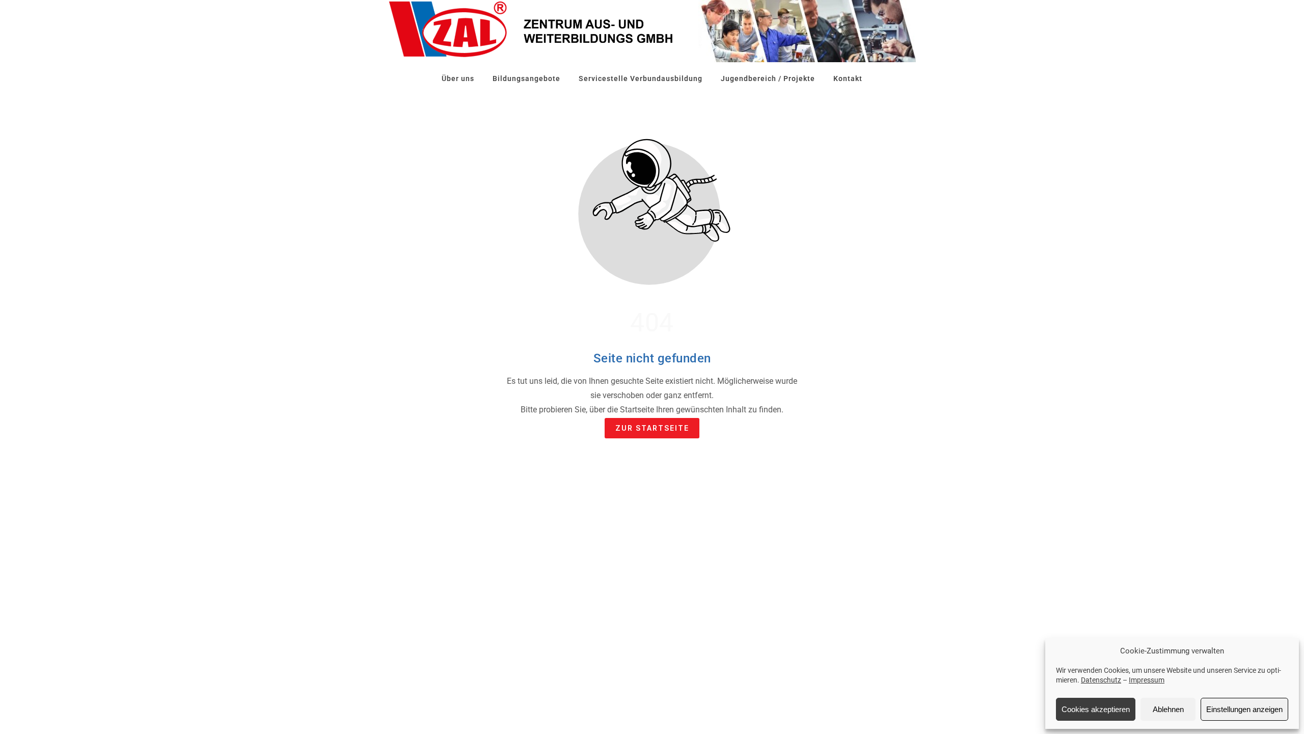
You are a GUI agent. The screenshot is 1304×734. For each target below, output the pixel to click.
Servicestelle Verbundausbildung (640, 78)
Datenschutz (1101, 680)
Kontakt (847, 78)
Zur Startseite (652, 428)
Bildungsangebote (526, 78)
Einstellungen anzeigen (1244, 709)
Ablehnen (1168, 709)
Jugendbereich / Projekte (768, 78)
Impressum (1146, 680)
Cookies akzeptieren (1096, 709)
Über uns (458, 78)
